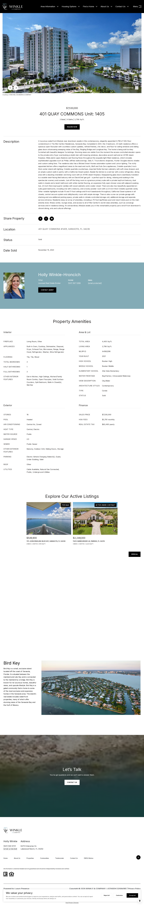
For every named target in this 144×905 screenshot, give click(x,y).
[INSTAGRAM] (138, 857)
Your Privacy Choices (72, 902)
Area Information (48, 6)
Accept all (132, 895)
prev (10, 87)
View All (134, 554)
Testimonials (59, 858)
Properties (30, 858)
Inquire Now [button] (72, 127)
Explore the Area (132, 722)
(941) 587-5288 (74, 283)
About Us (105, 6)
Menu (135, 6)
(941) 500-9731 (9, 846)
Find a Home (88, 6)
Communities (44, 858)
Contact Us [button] (72, 782)
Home (5, 858)
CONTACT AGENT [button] (47, 290)
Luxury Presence (22, 889)
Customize (119, 895)
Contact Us (120, 6)
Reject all (106, 895)
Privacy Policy (134, 889)
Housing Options (69, 6)
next (15, 87)
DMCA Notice (88, 858)
